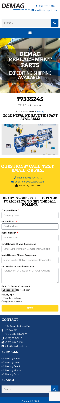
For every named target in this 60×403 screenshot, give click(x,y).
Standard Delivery (12, 298)
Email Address (8, 221)
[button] (30, 32)
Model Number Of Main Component (19, 255)
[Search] (54, 23)
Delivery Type (8, 294)
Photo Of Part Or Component (16, 286)
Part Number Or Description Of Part (18, 266)
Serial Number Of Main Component (19, 244)
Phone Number (9, 233)
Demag (40, 111)
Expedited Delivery (13, 301)
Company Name (9, 210)
